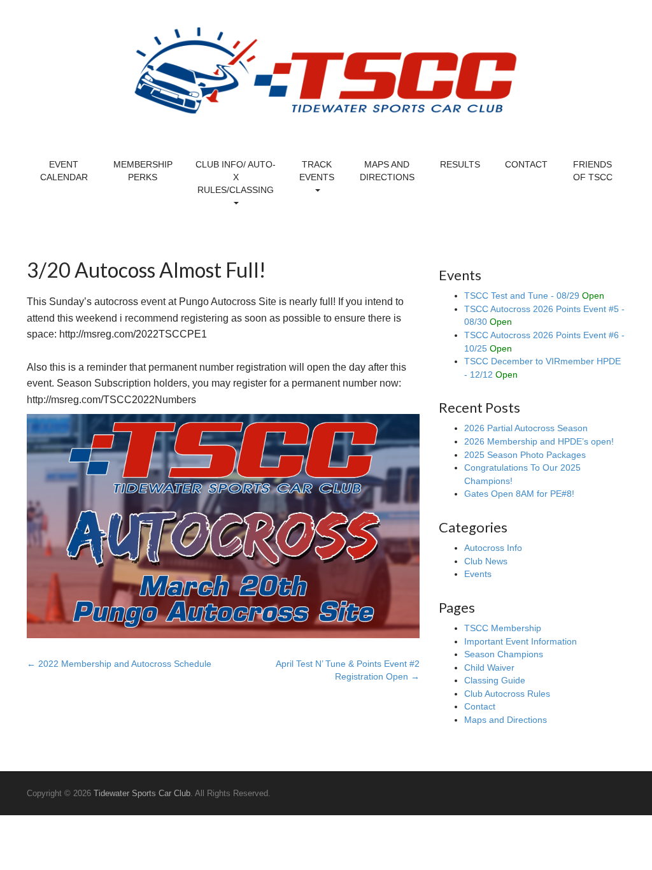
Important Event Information (520, 641)
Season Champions (503, 654)
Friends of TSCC (593, 170)
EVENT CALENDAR (64, 170)
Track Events (316, 170)
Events (478, 574)
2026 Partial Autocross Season (526, 428)
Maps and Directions (387, 170)
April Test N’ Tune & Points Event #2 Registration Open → (348, 670)
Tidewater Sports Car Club (142, 793)
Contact (526, 164)
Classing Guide (494, 680)
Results (460, 164)
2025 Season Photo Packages (525, 455)
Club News (485, 561)
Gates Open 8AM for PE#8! (519, 493)
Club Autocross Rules (507, 693)
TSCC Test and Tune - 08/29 (534, 295)
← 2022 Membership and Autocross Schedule (119, 664)
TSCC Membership (502, 628)
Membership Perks (143, 170)
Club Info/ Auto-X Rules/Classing (235, 177)
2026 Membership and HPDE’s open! (539, 441)
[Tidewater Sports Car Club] (326, 69)
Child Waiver (489, 667)
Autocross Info (493, 548)
